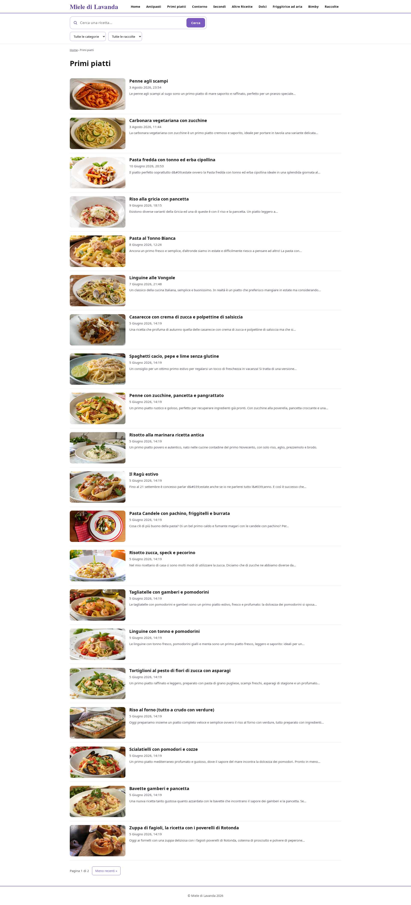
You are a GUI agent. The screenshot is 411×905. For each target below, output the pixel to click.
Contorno (199, 6)
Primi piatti (176, 6)
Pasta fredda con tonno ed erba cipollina (172, 160)
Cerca (195, 23)
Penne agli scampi (148, 81)
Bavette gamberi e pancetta (159, 788)
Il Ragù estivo (143, 474)
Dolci (263, 6)
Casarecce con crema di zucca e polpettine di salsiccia (186, 317)
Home (135, 6)
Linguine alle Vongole (152, 278)
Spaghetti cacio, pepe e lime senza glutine (174, 356)
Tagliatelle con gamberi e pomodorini (169, 592)
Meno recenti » (106, 871)
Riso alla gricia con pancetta (159, 199)
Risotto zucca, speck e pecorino (162, 552)
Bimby (313, 6)
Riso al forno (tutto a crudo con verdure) (171, 710)
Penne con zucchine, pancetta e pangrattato (176, 395)
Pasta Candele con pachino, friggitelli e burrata (179, 513)
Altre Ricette (242, 6)
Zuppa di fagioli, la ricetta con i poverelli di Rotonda (184, 828)
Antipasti (153, 6)
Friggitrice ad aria (287, 6)
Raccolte (332, 6)
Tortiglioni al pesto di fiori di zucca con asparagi (180, 670)
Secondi (219, 6)
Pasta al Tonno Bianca (152, 238)
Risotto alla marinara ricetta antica (166, 435)
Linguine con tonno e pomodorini (164, 631)
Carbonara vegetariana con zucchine (168, 120)
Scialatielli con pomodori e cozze (163, 749)
